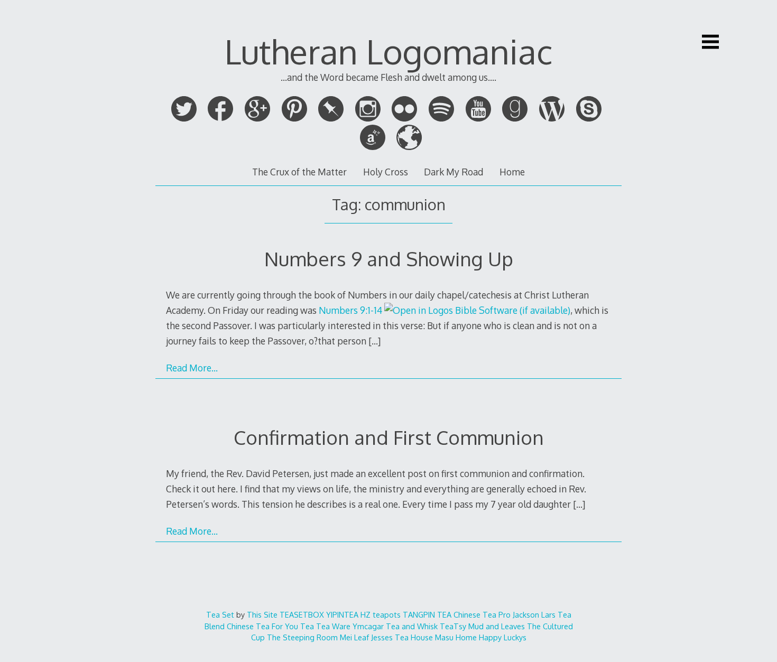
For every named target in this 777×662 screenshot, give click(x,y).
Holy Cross (385, 172)
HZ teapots (380, 614)
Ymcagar (368, 626)
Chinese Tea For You (262, 626)
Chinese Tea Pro (482, 614)
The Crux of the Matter (299, 172)
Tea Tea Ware (325, 626)
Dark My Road (453, 172)
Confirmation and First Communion (389, 437)
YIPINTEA (342, 614)
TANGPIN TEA (427, 614)
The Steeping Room (302, 637)
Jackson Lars (534, 614)
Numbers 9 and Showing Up (388, 258)
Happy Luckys (502, 637)
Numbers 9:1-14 (350, 310)
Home (512, 172)
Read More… (192, 368)
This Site (262, 614)
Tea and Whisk (412, 626)
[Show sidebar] (710, 41)
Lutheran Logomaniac (388, 51)
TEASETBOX (302, 614)
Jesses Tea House (402, 637)
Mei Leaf (354, 637)
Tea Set (220, 614)
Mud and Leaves (496, 626)
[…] (374, 341)
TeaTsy (453, 626)
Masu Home (456, 637)
